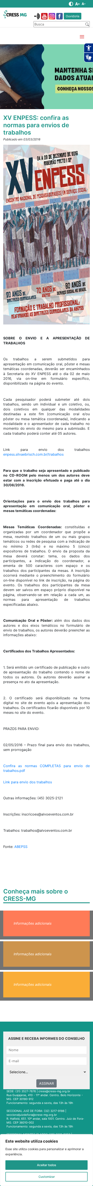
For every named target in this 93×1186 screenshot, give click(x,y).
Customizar (46, 1176)
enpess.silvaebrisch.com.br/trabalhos (33, 454)
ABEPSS (20, 846)
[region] (46, 1160)
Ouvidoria (72, 16)
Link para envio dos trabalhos (27, 782)
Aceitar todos (46, 1165)
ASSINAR (46, 1083)
